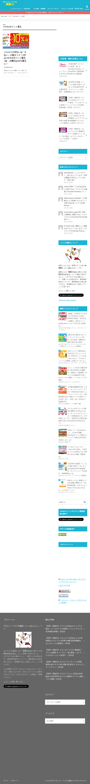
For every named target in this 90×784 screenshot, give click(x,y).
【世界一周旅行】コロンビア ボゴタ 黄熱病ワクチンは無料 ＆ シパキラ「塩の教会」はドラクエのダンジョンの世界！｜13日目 (72, 135)
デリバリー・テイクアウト (79, 363)
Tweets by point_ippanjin (67, 300)
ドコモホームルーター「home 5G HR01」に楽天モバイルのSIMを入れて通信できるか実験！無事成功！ (72, 452)
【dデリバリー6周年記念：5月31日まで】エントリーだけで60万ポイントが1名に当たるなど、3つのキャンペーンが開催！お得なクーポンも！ (72, 356)
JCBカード (67, 442)
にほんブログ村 (64, 585)
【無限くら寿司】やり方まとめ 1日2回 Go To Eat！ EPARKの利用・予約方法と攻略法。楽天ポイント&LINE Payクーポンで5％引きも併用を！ (72, 320)
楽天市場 (27, 8)
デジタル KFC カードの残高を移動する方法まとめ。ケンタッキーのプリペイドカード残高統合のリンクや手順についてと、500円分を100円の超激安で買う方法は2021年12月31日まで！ (72, 416)
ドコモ (66, 459)
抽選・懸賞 (77, 403)
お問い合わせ (79, 8)
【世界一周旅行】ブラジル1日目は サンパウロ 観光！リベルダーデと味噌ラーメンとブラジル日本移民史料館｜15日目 (72, 102)
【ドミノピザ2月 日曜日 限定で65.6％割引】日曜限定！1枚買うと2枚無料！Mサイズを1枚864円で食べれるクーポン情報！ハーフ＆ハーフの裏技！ (72, 374)
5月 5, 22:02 (68, 194)
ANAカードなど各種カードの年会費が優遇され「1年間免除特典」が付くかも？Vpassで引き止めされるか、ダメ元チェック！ (72, 485)
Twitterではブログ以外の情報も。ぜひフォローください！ (45, 12)
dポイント (67, 344)
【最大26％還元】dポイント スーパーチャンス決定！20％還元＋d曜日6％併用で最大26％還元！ (76, 338)
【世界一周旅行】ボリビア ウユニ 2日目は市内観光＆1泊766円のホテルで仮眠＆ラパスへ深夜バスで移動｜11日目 (64, 676)
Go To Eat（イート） (70, 328)
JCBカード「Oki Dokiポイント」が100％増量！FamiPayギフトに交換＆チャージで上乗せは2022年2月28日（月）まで (72, 435)
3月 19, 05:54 (68, 233)
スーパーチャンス (76, 344)
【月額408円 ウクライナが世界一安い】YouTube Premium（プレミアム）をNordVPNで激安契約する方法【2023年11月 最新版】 (71, 70)
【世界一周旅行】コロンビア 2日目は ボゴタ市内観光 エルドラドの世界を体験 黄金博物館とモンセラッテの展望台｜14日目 (72, 118)
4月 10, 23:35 (68, 208)
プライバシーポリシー (53, 8)
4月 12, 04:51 (68, 222)
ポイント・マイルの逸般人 (64, 780)
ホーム (6, 780)
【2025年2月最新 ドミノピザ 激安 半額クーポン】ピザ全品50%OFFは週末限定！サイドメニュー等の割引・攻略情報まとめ (72, 87)
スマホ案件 (36, 8)
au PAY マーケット (70, 425)
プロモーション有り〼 (67, 8)
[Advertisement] (72, 37)
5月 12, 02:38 (68, 182)
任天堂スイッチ (69, 403)
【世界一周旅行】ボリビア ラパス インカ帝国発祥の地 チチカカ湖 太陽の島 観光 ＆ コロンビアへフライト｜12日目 (64, 664)
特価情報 (43, 8)
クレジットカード (17, 8)
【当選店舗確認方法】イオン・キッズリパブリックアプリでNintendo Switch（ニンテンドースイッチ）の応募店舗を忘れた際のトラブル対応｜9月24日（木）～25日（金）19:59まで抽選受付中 (72, 394)
